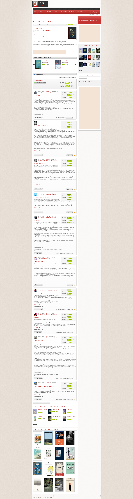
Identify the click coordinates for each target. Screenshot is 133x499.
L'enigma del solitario (46, 60)
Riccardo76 (48, 159)
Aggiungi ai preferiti (45, 24)
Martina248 (48, 91)
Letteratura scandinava (46, 30)
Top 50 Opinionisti (41, 123)
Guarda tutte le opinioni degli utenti (68, 77)
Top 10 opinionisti (41, 194)
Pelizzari (47, 193)
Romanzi (43, 18)
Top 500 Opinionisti (41, 92)
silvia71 (47, 336)
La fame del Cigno (56, 409)
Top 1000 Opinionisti (42, 290)
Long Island (40, 416)
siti (46, 121)
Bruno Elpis (48, 216)
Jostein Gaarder (45, 32)
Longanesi (44, 36)
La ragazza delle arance (66, 60)
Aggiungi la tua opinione (41, 82)
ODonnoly (47, 382)
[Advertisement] (49, 52)
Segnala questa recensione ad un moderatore (74, 117)
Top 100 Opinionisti (41, 160)
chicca (47, 313)
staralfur (47, 289)
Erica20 (47, 257)
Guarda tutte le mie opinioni (52, 92)
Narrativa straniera (37, 18)
